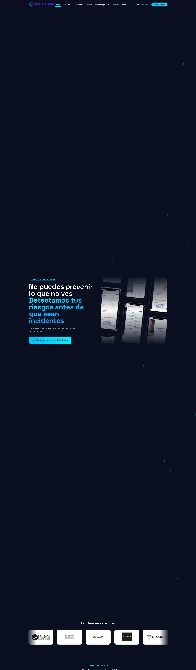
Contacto (145, 5)
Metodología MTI (102, 5)
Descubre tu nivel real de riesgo (52, 340)
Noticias (125, 5)
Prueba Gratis (159, 5)
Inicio (58, 5)
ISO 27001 (67, 5)
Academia (135, 5)
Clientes (89, 5)
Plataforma (78, 5)
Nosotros (115, 5)
